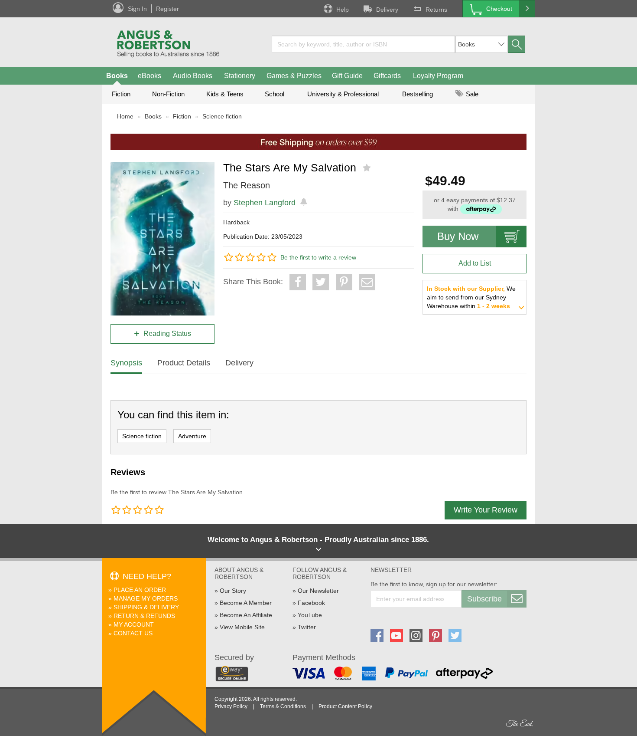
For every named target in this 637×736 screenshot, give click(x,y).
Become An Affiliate (246, 614)
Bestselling (417, 94)
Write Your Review (485, 510)
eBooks (149, 75)
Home (125, 116)
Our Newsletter (318, 590)
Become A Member (246, 602)
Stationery (239, 75)
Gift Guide (347, 75)
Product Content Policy (345, 706)
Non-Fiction (168, 94)
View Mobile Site (242, 627)
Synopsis (126, 362)
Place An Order (140, 589)
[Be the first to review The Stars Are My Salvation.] (368, 168)
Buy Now (457, 236)
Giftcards (387, 75)
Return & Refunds (144, 615)
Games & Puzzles (294, 75)
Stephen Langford (265, 202)
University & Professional (343, 94)
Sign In (137, 8)
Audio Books (192, 75)
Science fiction (222, 116)
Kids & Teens (225, 94)
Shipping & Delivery (146, 607)
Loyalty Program (438, 75)
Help (342, 9)
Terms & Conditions (283, 706)
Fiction (121, 94)
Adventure (192, 436)
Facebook (311, 602)
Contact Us (133, 633)
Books (117, 75)
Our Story (233, 590)
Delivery (387, 9)
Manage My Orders (146, 598)
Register (167, 8)
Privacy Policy (230, 706)
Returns (436, 9)
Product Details (183, 362)
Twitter (307, 627)
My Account (134, 624)
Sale (471, 94)
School (274, 94)
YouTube (310, 614)
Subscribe (484, 599)
